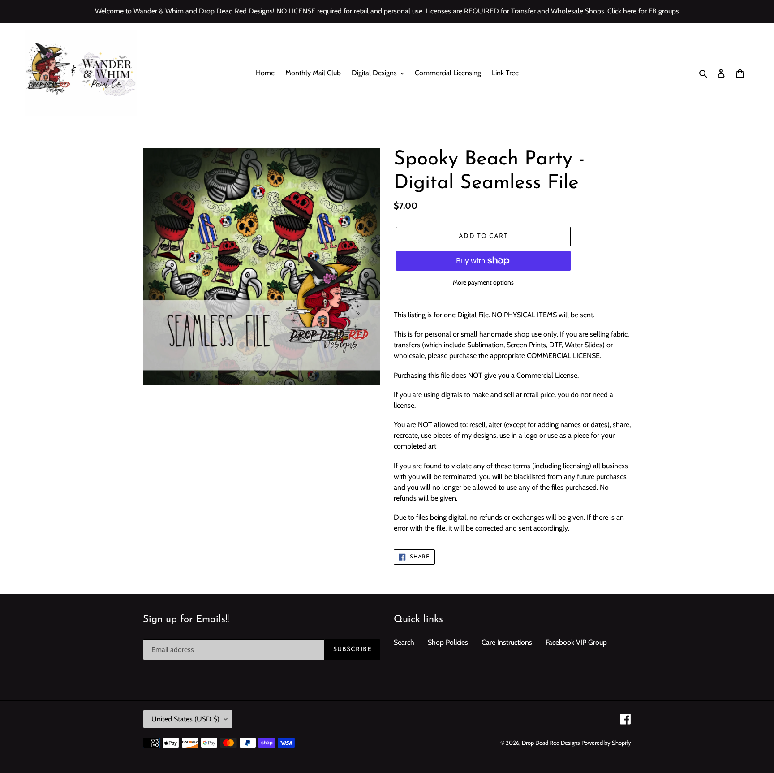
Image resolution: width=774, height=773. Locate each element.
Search (404, 642)
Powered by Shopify (606, 742)
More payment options (483, 282)
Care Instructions (507, 642)
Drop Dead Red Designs (551, 742)
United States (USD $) (185, 719)
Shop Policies (448, 642)
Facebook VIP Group (576, 642)
